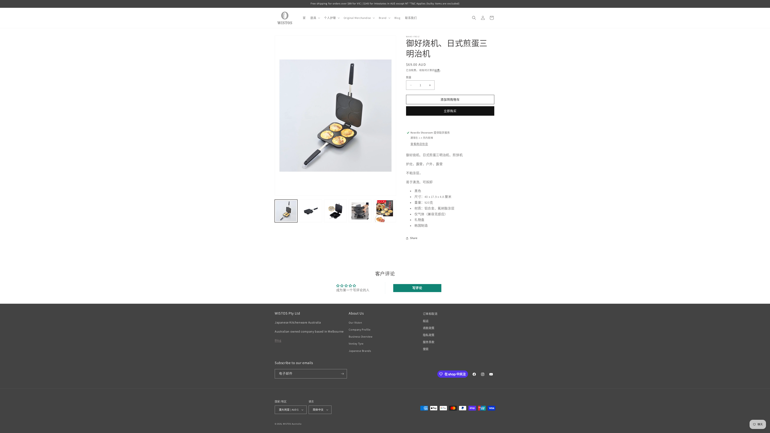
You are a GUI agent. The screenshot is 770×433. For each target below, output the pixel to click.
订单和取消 (430, 314)
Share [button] (413, 238)
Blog (278, 340)
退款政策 (429, 328)
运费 (437, 70)
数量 (408, 77)
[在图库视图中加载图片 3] (335, 211)
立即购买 (450, 111)
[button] (315, 18)
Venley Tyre (356, 343)
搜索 (426, 349)
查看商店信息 (419, 144)
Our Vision (355, 322)
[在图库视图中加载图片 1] (286, 211)
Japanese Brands (360, 351)
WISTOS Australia (292, 423)
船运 (426, 321)
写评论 (417, 288)
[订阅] (342, 373)
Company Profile (359, 329)
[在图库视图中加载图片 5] (384, 211)
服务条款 (429, 342)
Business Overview (360, 336)
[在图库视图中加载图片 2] (310, 211)
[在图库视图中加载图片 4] (360, 211)
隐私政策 (429, 335)
